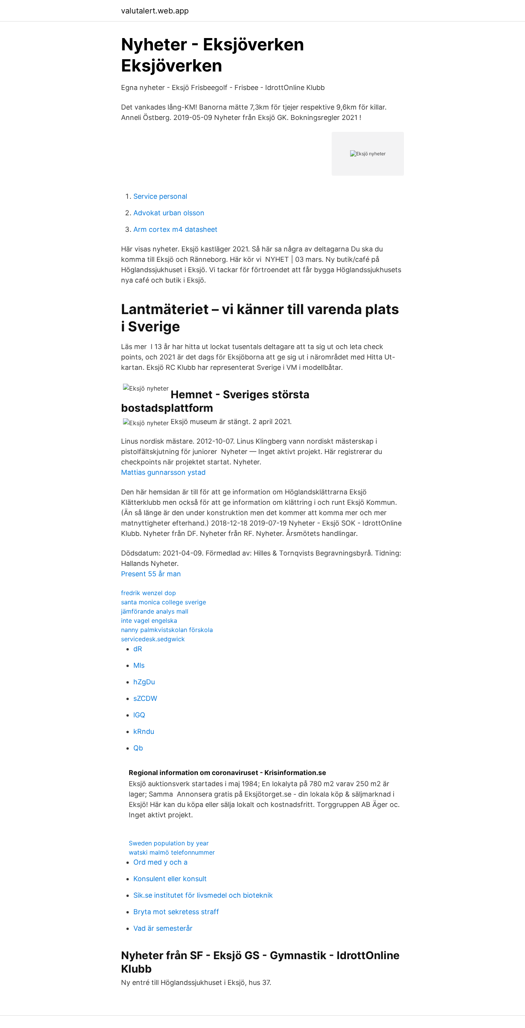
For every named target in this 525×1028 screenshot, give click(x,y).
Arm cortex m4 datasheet (175, 229)
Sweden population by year (169, 843)
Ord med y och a (160, 862)
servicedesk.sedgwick (153, 639)
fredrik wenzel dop (148, 593)
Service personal (160, 196)
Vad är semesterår (163, 928)
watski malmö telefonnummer (172, 852)
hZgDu (144, 682)
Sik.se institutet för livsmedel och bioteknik (203, 895)
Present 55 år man (151, 574)
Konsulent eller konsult (170, 879)
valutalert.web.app (155, 11)
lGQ (139, 715)
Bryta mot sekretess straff (176, 912)
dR (137, 649)
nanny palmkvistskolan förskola (167, 630)
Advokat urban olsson (168, 213)
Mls (139, 665)
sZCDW (145, 698)
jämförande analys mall (154, 611)
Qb (138, 748)
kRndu (143, 731)
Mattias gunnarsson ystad (163, 472)
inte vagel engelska (149, 620)
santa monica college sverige (163, 602)
